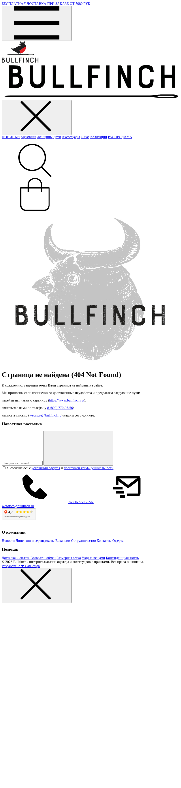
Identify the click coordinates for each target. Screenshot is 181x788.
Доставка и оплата (16, 558)
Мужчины (28, 137)
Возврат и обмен (43, 558)
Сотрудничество (83, 540)
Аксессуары (71, 137)
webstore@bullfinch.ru (45, 415)
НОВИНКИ (11, 137)
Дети (57, 137)
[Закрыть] (37, 585)
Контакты (104, 540)
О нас (85, 137)
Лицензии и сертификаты (35, 540)
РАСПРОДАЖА (120, 137)
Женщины (45, 137)
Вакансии (62, 540)
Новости (8, 540)
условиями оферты (46, 468)
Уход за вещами (93, 558)
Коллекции (98, 137)
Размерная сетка (69, 558)
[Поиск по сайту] (35, 176)
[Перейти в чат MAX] (4, 784)
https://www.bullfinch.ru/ (66, 400)
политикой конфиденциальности (88, 468)
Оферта (118, 540)
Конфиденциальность (122, 558)
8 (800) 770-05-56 (60, 408)
